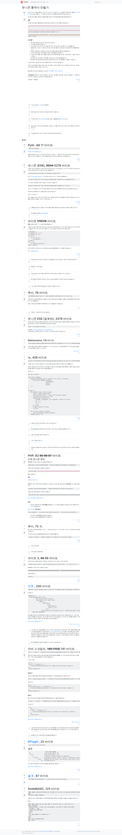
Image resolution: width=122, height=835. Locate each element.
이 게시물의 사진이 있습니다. (55, 71)
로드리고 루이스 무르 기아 (74, 624)
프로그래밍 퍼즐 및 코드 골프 (37, 2)
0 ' (32, 638)
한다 (41, 440)
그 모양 (40, 105)
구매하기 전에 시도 (33, 480)
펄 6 (30, 776)
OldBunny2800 (35, 209)
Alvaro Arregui (35, 736)
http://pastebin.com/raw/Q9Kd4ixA (42, 329)
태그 (47, 2)
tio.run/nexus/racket (56, 631)
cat (33, 135)
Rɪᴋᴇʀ (33, 129)
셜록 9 (78, 579)
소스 (79, 81)
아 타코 (78, 769)
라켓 (31, 586)
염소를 (45, 119)
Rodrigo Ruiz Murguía (36, 644)
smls (79, 782)
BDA (79, 306)
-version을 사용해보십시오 (35, 498)
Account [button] (97, 2)
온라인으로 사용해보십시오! (35, 621)
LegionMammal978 (36, 425)
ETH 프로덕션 (77, 201)
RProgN (33, 741)
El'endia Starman (35, 120)
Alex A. (33, 261)
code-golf (30, 79)
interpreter (35, 79)
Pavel (33, 281)
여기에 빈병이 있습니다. (37, 176)
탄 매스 (78, 253)
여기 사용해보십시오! (33, 251)
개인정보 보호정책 (47, 831)
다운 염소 (78, 79)
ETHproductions (35, 215)
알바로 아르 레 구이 (76, 722)
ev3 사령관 (77, 334)
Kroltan (33, 430)
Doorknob (34, 106)
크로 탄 (78, 417)
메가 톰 (78, 540)
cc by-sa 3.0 (86, 831)
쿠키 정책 (40, 831)
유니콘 (52, 12)
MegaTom (34, 553)
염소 (67, 119)
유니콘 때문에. (44, 213)
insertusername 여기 (76, 519)
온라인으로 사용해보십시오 (35, 151)
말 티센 (78, 159)
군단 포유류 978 (76, 351)
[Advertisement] (54, 92)
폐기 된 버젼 (31, 509)
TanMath (34, 113)
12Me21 (34, 275)
